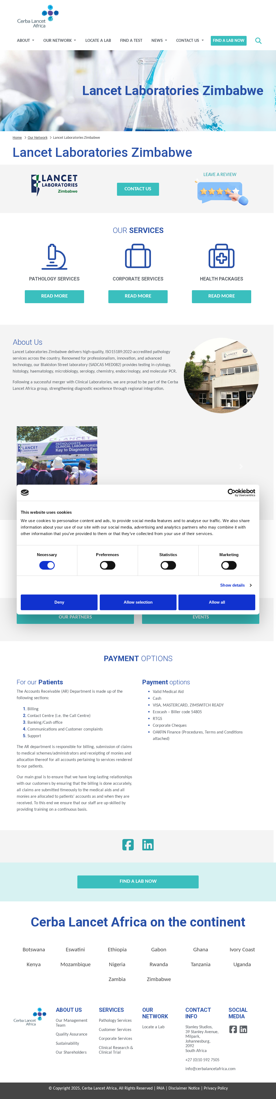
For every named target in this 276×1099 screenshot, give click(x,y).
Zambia (117, 979)
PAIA (160, 1088)
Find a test (131, 41)
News (157, 41)
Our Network (58, 41)
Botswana (34, 950)
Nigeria (117, 965)
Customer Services (115, 1030)
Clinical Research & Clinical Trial (116, 1050)
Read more (54, 296)
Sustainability (67, 1043)
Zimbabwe (159, 979)
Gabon (158, 950)
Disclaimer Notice (184, 1088)
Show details (232, 585)
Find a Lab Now (228, 41)
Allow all (217, 602)
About (24, 41)
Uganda (242, 965)
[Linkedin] (243, 1029)
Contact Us (188, 41)
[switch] (107, 565)
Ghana (200, 950)
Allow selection (138, 602)
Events (201, 617)
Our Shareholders (71, 1052)
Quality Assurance (71, 1034)
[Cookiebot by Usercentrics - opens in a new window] (231, 493)
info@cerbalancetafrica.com (210, 1069)
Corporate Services (115, 1039)
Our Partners (75, 617)
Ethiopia (117, 950)
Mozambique (75, 965)
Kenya (34, 965)
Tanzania (201, 965)
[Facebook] (128, 846)
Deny (59, 602)
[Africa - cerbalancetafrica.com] (30, 1016)
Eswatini (75, 950)
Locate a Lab (98, 41)
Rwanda (159, 965)
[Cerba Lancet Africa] (37, 16)
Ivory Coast (242, 950)
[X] (148, 846)
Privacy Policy (216, 1088)
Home (17, 138)
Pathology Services (115, 1021)
